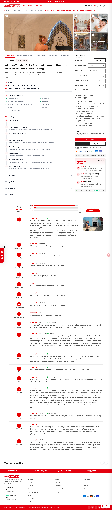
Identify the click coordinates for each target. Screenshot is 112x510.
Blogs (57, 492)
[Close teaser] (4, 247)
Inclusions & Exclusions (24, 55)
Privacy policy (36, 507)
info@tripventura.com (90, 489)
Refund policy (44, 507)
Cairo (29, 489)
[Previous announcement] (35, 1)
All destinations (33, 502)
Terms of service (54, 507)
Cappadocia (32, 482)
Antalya (30, 485)
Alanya (20, 10)
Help (96, 6)
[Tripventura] (11, 476)
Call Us (85, 482)
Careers (58, 482)
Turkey (14, 10)
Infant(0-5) (81, 85)
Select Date (79, 60)
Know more (99, 160)
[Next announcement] (76, 1)
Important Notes (65, 55)
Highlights (10, 55)
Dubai (29, 495)
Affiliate (58, 485)
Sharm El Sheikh (33, 492)
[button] (82, 6)
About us (58, 479)
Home (7, 10)
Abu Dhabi (31, 498)
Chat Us (85, 485)
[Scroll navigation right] (70, 55)
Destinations (27, 6)
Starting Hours (80, 65)
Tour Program (40, 55)
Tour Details (52, 55)
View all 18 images (64, 48)
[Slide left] (102, 462)
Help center (87, 479)
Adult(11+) (81, 76)
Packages (78, 71)
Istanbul (30, 479)
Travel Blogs (38, 6)
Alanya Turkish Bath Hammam (33, 10)
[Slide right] (106, 462)
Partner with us (60, 489)
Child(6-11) (81, 81)
